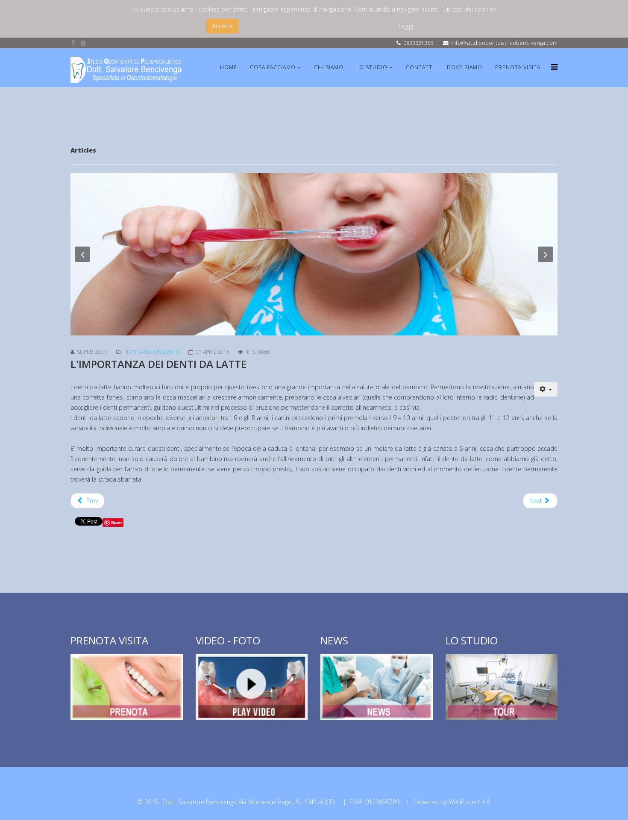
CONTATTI (420, 67)
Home (228, 67)
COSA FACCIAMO (273, 67)
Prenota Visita (517, 67)
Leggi (405, 26)
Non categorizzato (152, 352)
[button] (82, 254)
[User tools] (546, 389)
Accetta (222, 26)
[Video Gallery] (252, 687)
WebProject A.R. (470, 802)
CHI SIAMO (328, 67)
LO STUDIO (371, 67)
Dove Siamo (464, 67)
